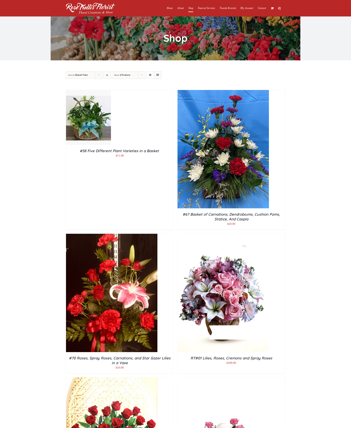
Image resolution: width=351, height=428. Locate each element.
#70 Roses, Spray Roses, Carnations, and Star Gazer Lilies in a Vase (120, 360)
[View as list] (157, 75)
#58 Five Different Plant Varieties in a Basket (120, 151)
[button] (279, 8)
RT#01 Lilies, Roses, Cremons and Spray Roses (231, 358)
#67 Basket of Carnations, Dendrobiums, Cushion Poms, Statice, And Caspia (231, 216)
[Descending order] (107, 75)
